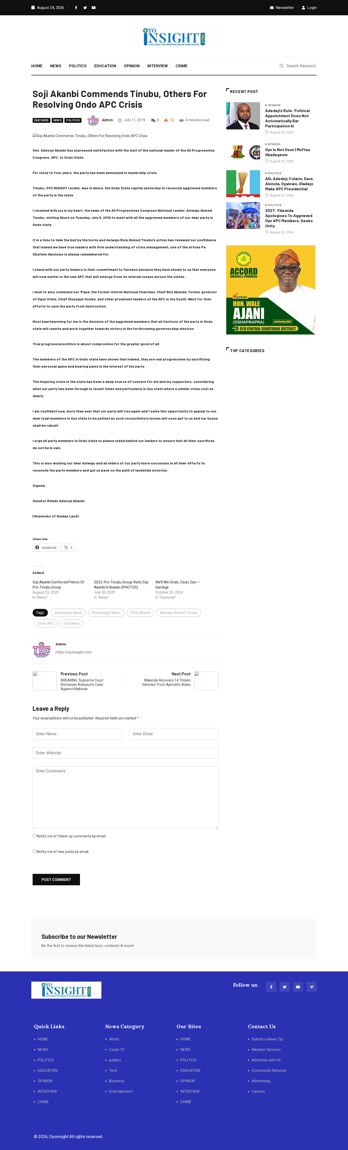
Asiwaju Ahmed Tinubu (178, 613)
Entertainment (120, 1091)
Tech (113, 1070)
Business (116, 1081)
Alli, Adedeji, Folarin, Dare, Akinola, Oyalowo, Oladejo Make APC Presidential (289, 183)
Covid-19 (116, 1049)
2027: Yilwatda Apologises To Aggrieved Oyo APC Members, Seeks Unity (289, 218)
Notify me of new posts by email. (63, 852)
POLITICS (78, 66)
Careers (258, 1091)
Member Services (266, 1049)
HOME (37, 66)
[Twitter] (84, 7)
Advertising (261, 1081)
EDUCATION (105, 66)
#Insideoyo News (68, 613)
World (114, 1039)
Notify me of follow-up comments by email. (71, 836)
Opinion (274, 105)
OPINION (132, 66)
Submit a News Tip (267, 1039)
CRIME (182, 66)
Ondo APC (46, 623)
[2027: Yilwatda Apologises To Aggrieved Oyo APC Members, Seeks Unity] (243, 215)
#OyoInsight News (106, 613)
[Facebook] (75, 7)
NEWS (55, 66)
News (57, 120)
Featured (41, 120)
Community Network (269, 1070)
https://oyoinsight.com (74, 652)
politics (73, 120)
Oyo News (72, 623)
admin (107, 120)
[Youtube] (92, 7)
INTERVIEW (157, 66)
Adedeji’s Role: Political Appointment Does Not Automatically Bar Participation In (287, 118)
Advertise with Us (266, 1060)
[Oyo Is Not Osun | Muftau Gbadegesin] (243, 152)
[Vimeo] (311, 987)
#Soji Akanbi (140, 613)
